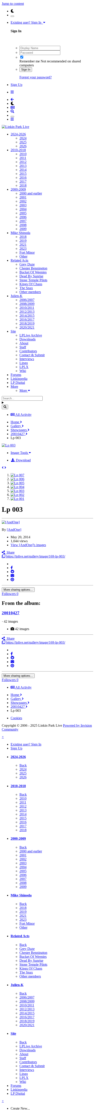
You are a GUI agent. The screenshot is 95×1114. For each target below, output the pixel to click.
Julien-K (17, 296)
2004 (23, 209)
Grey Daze (27, 264)
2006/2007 (26, 300)
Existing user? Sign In (27, 22)
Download (23, 460)
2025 (23, 142)
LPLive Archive (30, 335)
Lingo (23, 363)
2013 (23, 166)
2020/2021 (26, 327)
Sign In (25, 69)
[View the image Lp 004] (17, 487)
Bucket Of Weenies (33, 272)
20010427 (10, 613)
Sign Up (16, 85)
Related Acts (19, 260)
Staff (22, 347)
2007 (23, 221)
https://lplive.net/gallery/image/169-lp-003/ (35, 556)
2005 (23, 213)
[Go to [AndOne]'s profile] (11, 522)
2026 (23, 146)
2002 (23, 201)
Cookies (16, 718)
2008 (23, 225)
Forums (16, 375)
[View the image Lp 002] (17, 495)
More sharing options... (18, 589)
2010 (23, 154)
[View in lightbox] (8, 445)
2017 (23, 181)
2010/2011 (26, 308)
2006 (23, 217)
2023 (23, 248)
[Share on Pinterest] (12, 579)
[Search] (5, 407)
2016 (23, 177)
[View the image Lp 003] (17, 491)
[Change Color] (12, 16)
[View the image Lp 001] (17, 499)
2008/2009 (26, 304)
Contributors (28, 351)
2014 (23, 170)
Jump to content (13, 3)
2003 (23, 205)
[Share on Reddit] (12, 572)
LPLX (23, 367)
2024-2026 (18, 134)
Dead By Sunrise (31, 276)
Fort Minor (27, 252)
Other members (30, 292)
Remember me (29, 61)
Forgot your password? (35, 77)
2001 (23, 197)
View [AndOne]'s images (28, 545)
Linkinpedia (19, 379)
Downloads (27, 339)
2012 (23, 162)
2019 (23, 241)
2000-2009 (18, 189)
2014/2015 (26, 315)
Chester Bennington (33, 268)
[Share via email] (12, 575)
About (23, 343)
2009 (23, 229)
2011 (22, 158)
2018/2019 (26, 323)
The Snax (26, 288)
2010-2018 (18, 150)
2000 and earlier (30, 193)
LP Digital (18, 382)
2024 (23, 138)
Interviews (26, 359)
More (14, 386)
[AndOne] (14, 529)
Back (23, 765)
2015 (23, 173)
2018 (23, 185)
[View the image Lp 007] (17, 475)
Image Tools (20, 453)
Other (23, 256)
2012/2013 (26, 311)
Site (13, 331)
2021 (23, 244)
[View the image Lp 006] (17, 479)
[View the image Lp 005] (17, 483)
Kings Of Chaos (30, 284)
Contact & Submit (32, 355)
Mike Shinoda (20, 233)
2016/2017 (26, 319)
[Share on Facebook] (12, 568)
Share (10, 552)
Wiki (22, 371)
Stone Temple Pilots (33, 280)
